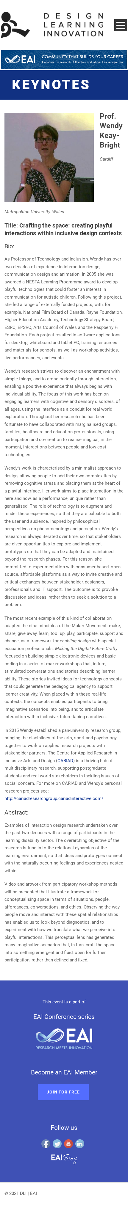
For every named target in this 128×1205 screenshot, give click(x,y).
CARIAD (65, 760)
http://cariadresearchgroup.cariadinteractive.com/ (53, 798)
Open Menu (120, 25)
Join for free (63, 1092)
